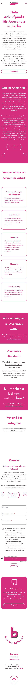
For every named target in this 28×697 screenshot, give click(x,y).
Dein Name (5, 507)
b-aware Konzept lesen (14, 147)
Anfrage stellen (14, 605)
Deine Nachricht (7, 520)
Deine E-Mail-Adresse (8, 514)
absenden (14, 565)
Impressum (14, 657)
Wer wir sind (14, 71)
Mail (3, 477)
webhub (21, 668)
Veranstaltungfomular (16, 599)
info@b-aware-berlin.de (13, 495)
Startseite (14, 654)
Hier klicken (15, 559)
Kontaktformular (18, 477)
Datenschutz (14, 659)
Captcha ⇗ (23, 561)
